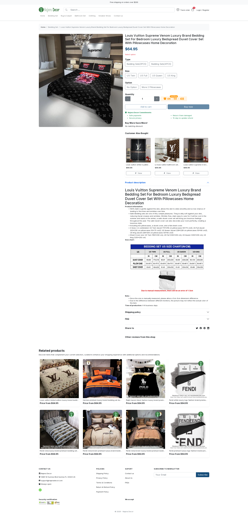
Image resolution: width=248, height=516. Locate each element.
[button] (192, 10)
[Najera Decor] (49, 10)
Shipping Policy (102, 473)
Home (43, 27)
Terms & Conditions (104, 483)
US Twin (131, 75)
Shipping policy (133, 312)
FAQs (127, 483)
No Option (132, 87)
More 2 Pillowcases (151, 87)
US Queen (157, 75)
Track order (185, 10)
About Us (128, 478)
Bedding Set (53, 27)
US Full (143, 75)
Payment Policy (102, 492)
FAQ (127, 319)
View (140, 173)
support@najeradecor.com (52, 481)
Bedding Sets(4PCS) (161, 64)
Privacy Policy (101, 478)
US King (171, 75)
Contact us (129, 473)
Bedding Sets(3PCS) (136, 64)
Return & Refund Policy (105, 487)
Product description (135, 182)
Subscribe (203, 474)
